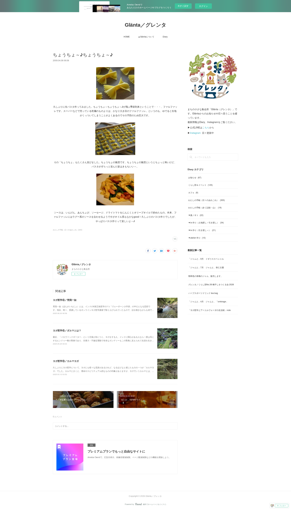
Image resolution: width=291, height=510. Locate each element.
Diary (165, 36)
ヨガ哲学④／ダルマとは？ (67, 330)
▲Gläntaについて (146, 36)
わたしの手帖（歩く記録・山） (205, 207)
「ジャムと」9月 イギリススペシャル (206, 258)
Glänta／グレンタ (145, 25)
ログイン (203, 6)
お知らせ (194, 177)
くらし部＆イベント (200, 184)
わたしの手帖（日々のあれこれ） (206, 200)
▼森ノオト (195, 215)
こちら (205, 127)
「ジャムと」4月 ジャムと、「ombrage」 (208, 301)
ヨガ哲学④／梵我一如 (64, 299)
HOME (127, 36)
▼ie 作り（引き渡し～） (202, 230)
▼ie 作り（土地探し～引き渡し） (206, 222)
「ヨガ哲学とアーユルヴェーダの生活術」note (209, 310)
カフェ (193, 192)
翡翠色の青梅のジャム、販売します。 (205, 275)
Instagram (195, 132)
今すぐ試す (183, 5)
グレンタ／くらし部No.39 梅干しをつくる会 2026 (211, 284)
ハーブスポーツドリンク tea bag (203, 293)
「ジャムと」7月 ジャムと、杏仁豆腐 (206, 267)
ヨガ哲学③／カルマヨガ (66, 361)
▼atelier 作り (197, 237)
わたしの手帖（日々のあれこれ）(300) (67, 230)
